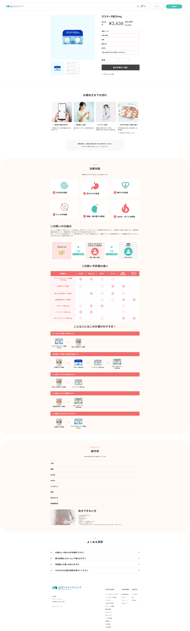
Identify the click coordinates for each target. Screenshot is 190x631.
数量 (103, 60)
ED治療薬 (107, 624)
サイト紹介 (134, 594)
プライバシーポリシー (57, 599)
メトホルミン (108, 612)
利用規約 (54, 596)
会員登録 (174, 6)
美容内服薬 (108, 609)
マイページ (124, 600)
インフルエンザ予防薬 (110, 597)
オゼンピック (108, 615)
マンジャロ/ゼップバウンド (112, 594)
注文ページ (124, 603)
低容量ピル (108, 621)
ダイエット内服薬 (109, 606)
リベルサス (108, 600)
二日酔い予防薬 (109, 603)
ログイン (157, 6)
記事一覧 (134, 600)
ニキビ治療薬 (108, 618)
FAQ (133, 597)
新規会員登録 (125, 594)
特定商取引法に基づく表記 (58, 601)
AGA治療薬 (108, 627)
